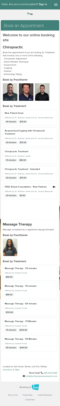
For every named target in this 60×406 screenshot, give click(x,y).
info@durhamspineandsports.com (41, 376)
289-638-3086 (50, 373)
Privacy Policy (27, 395)
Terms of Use (13, 395)
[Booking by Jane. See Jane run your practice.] (30, 387)
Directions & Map (11, 370)
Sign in (43, 4)
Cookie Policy (30, 400)
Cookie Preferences (45, 395)
